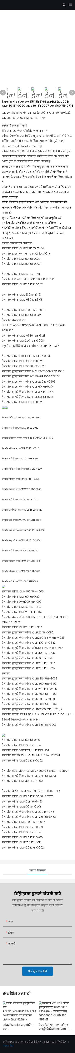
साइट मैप (8, 1046)
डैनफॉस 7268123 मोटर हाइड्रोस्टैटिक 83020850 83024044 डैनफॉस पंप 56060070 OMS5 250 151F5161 (54, 1027)
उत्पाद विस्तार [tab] (37, 870)
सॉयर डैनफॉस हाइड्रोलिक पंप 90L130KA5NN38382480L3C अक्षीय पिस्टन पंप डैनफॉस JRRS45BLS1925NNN (19, 1027)
